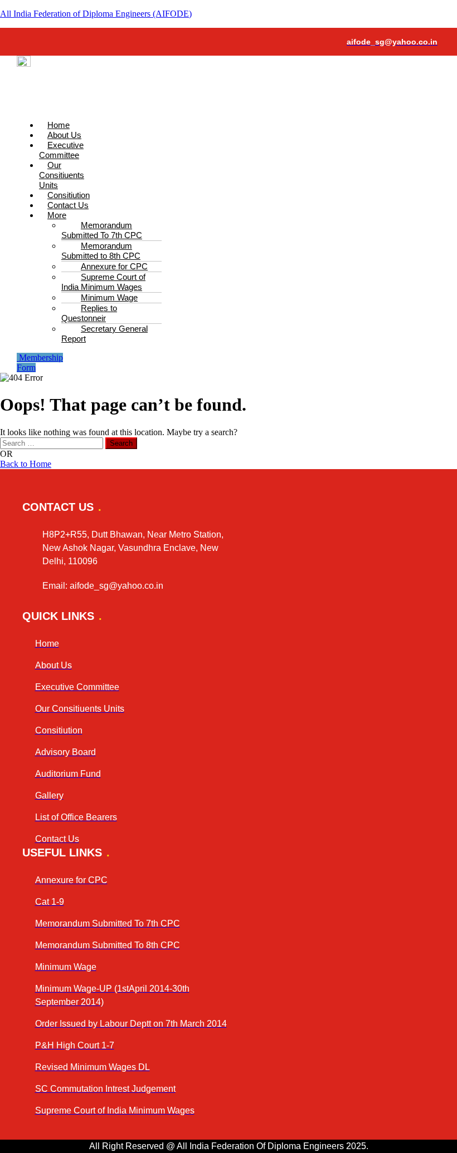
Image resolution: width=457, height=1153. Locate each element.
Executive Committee (61, 150)
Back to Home (25, 464)
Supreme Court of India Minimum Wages (103, 282)
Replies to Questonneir (89, 313)
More (56, 215)
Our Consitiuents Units (61, 175)
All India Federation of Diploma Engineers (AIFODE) (96, 13)
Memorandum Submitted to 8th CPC (100, 250)
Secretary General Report (104, 333)
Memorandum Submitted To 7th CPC (101, 230)
